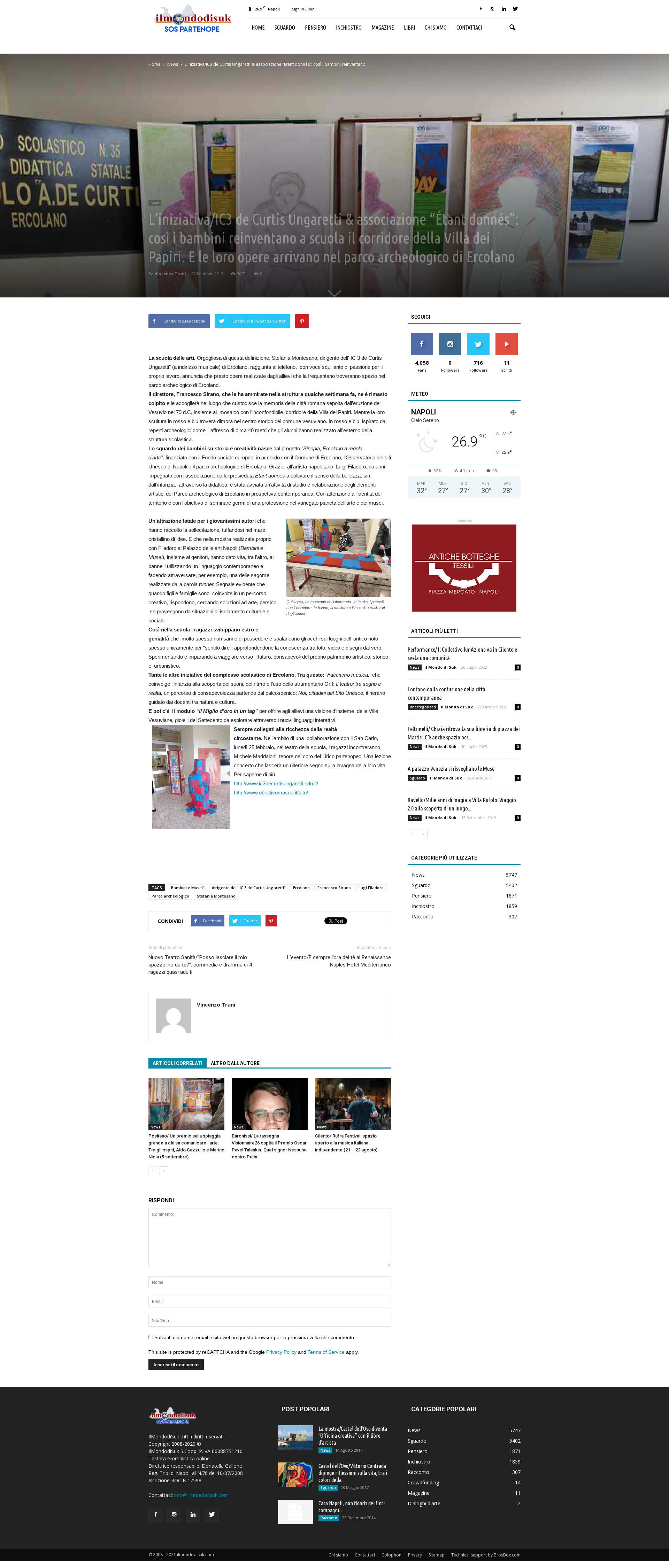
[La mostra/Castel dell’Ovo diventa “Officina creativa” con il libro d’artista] (295, 1437)
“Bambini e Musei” (187, 887)
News (155, 203)
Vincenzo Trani (170, 273)
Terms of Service (326, 1352)
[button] (512, 28)
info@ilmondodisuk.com (201, 1495)
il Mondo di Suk (440, 667)
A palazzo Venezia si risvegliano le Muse (451, 768)
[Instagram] (492, 9)
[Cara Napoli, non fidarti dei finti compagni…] (295, 1512)
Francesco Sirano (334, 887)
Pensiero (315, 27)
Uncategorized (423, 707)
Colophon (391, 1555)
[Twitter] (515, 9)
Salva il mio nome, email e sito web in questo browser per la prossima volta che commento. (254, 1337)
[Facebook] (481, 9)
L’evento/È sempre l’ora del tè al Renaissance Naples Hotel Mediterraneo (339, 961)
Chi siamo (436, 27)
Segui (450, 335)
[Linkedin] (504, 9)
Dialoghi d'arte (424, 1503)
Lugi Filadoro (371, 887)
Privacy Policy (281, 1352)
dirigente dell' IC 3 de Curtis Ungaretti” (248, 887)
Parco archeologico (170, 896)
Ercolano (301, 887)
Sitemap (437, 1555)
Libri (409, 27)
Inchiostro (349, 27)
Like (422, 335)
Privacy (415, 1555)
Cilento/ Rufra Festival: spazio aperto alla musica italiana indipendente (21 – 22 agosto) (346, 1142)
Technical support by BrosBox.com (486, 1555)
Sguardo (285, 27)
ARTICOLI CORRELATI (177, 1063)
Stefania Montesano (216, 896)
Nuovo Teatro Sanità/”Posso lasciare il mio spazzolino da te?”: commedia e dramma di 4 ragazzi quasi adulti (200, 964)
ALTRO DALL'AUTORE (235, 1063)
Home (258, 27)
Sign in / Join (303, 8)
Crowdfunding (423, 1482)
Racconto (422, 916)
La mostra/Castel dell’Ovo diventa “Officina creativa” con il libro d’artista (352, 1436)
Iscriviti (506, 335)
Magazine (382, 27)
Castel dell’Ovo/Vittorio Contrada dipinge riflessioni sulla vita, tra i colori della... (352, 1473)
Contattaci (469, 27)
